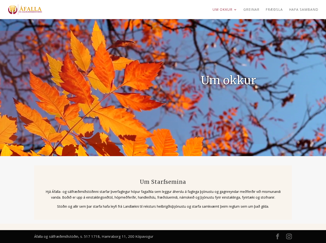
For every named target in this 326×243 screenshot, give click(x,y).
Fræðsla (274, 10)
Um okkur (222, 10)
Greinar (251, 10)
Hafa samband (303, 10)
